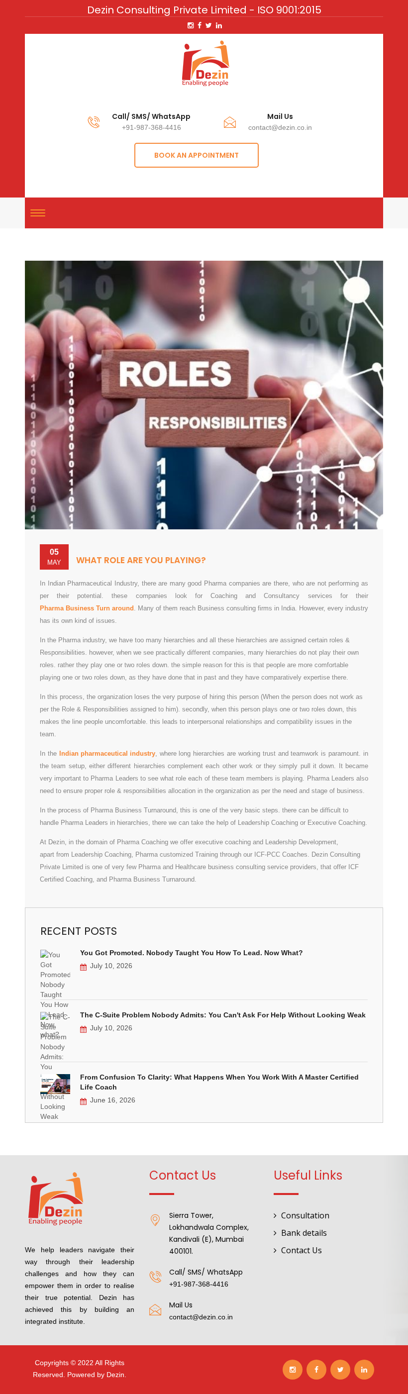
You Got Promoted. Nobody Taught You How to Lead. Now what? (191, 953)
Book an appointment (196, 155)
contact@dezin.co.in (280, 127)
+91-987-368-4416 (151, 127)
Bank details (304, 1232)
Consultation (305, 1215)
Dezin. (116, 1375)
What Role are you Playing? (141, 560)
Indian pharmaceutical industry (107, 753)
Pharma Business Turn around (87, 608)
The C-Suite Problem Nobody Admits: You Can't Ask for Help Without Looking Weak (223, 1015)
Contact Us (301, 1250)
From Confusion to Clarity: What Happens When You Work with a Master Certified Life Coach (219, 1082)
